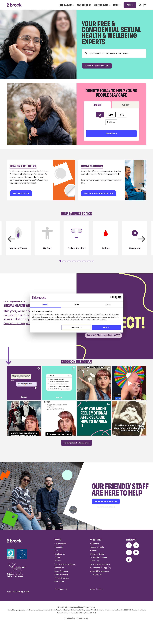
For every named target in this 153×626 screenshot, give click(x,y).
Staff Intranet (96, 574)
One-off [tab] (97, 104)
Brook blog (94, 561)
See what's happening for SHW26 (27, 323)
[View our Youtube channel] (136, 552)
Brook (14, 5)
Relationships (59, 554)
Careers (93, 550)
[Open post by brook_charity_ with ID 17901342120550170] (94, 418)
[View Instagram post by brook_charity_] (39, 397)
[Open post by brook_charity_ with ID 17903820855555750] (24, 383)
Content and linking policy (100, 568)
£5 (100, 114)
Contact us (94, 544)
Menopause (59, 568)
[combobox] (114, 53)
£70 (122, 114)
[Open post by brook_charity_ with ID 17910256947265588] (129, 383)
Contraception (60, 544)
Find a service (84, 4)
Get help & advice (21, 193)
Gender (57, 561)
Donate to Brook (97, 554)
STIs (56, 550)
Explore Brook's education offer (98, 193)
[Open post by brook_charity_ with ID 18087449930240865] (94, 383)
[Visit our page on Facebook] (129, 545)
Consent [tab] (45, 304)
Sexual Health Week (98, 557)
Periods (57, 557)
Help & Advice (65, 4)
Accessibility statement (99, 571)
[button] (11, 239)
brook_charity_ (23, 368)
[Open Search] (139, 5)
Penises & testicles (61, 578)
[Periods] (105, 238)
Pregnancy (58, 547)
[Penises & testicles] (76, 238)
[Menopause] (134, 238)
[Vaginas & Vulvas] (18, 238)
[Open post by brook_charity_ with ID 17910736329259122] (24, 418)
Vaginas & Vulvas (61, 574)
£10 (111, 114)
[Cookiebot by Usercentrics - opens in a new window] (112, 297)
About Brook (95, 589)
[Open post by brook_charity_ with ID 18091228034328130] (59, 418)
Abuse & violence (61, 571)
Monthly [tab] (125, 104)
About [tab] (107, 304)
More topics (59, 589)
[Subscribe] (145, 5)
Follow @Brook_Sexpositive (76, 443)
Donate (129, 5)
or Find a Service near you (97, 66)
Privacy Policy (69, 618)
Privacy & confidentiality (100, 564)
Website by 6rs (83, 618)
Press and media (97, 547)
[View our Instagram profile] (136, 545)
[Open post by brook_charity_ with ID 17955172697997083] (129, 418)
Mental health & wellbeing (64, 564)
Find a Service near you (106, 501)
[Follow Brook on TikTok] (129, 559)
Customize (75, 327)
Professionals (101, 4)
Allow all (106, 327)
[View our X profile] (129, 552)
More (115, 4)
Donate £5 (111, 133)
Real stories (59, 581)
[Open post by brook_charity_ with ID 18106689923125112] (59, 383)
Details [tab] (76, 304)
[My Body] (47, 238)
